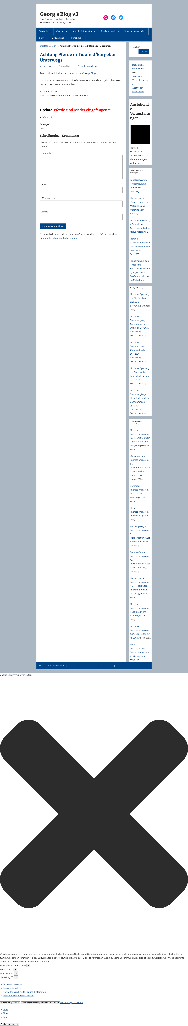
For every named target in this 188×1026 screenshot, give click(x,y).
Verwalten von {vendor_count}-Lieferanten (24, 992)
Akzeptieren (5, 1003)
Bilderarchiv (138, 65)
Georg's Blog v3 (59, 14)
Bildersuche (138, 68)
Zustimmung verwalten (9, 1024)
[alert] (140, 143)
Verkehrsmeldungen (88, 66)
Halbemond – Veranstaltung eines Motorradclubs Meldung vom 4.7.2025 (140, 206)
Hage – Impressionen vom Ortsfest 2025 (139, 512)
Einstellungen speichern (50, 1003)
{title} (5, 1009)
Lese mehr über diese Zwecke (18, 995)
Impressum (72, 666)
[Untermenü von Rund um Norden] (118, 31)
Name (43, 184)
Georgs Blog (89, 73)
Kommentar (46, 153)
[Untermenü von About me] (66, 31)
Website (44, 211)
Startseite (45, 46)
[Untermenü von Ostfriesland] (65, 38)
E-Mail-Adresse (48, 198)
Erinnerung (127, 666)
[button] (94, 814)
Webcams (137, 76)
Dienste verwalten (12, 988)
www (54, 46)
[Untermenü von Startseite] (50, 31)
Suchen (136, 47)
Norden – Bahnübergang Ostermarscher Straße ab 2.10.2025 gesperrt (139, 324)
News (118, 666)
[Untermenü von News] (46, 38)
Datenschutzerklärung (88, 666)
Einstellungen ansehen (30, 1003)
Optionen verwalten (13, 984)
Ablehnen (15, 1003)
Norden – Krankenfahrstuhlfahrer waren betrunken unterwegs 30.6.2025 (140, 246)
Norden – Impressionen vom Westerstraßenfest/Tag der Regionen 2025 (140, 438)
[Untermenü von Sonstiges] (82, 38)
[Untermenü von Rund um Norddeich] (145, 31)
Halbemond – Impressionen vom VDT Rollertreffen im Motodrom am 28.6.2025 (139, 586)
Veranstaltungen (106, 666)
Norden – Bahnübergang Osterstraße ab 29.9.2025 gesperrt (137, 350)
